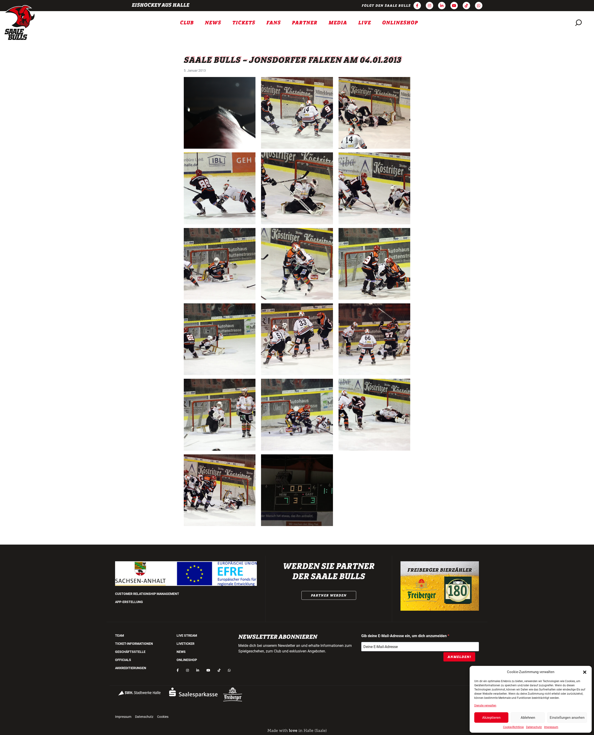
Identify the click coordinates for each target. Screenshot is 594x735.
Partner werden (329, 595)
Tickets (243, 23)
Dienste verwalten (485, 705)
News (213, 23)
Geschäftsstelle (130, 652)
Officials (123, 660)
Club (187, 23)
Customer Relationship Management (147, 594)
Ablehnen (528, 718)
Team (119, 635)
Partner (304, 23)
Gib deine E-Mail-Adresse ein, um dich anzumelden (404, 636)
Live (364, 23)
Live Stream (187, 635)
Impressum (551, 727)
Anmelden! (459, 657)
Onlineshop (400, 23)
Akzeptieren (491, 718)
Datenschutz (534, 727)
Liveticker (185, 643)
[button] (584, 672)
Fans (273, 23)
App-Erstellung (129, 602)
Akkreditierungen (130, 668)
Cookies (162, 717)
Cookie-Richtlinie (513, 727)
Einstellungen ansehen (567, 718)
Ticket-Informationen (134, 643)
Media (338, 23)
